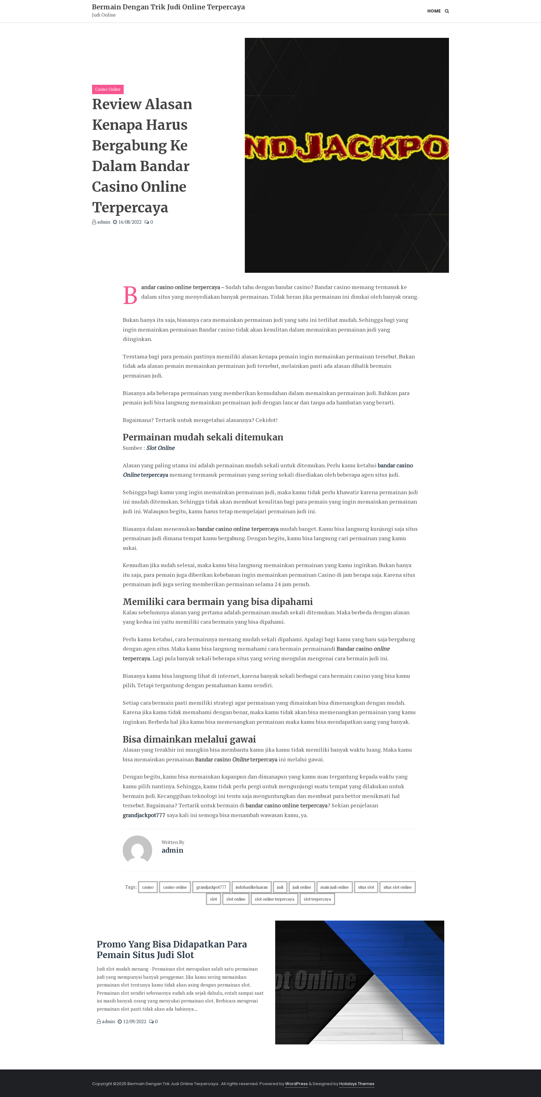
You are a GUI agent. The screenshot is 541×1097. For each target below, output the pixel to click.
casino (148, 887)
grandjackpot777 (144, 815)
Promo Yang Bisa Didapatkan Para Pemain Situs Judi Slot (172, 950)
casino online (175, 887)
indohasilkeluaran (252, 887)
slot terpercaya (317, 899)
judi (280, 887)
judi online (302, 887)
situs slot (366, 887)
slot (213, 899)
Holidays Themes (356, 1084)
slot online (235, 899)
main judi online (335, 887)
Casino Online (108, 89)
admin (103, 222)
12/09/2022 (134, 1021)
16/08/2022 (129, 222)
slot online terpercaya (274, 899)
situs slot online (398, 887)
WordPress (296, 1084)
